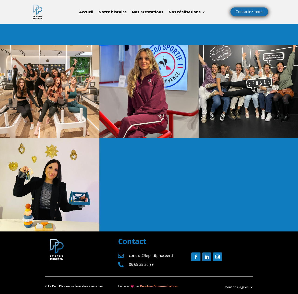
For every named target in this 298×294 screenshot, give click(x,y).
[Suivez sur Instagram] (217, 256)
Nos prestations (147, 11)
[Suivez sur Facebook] (195, 256)
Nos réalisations (185, 11)
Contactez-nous (249, 11)
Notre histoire (112, 11)
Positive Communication (159, 286)
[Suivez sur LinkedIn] (206, 256)
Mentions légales (237, 287)
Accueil (86, 11)
